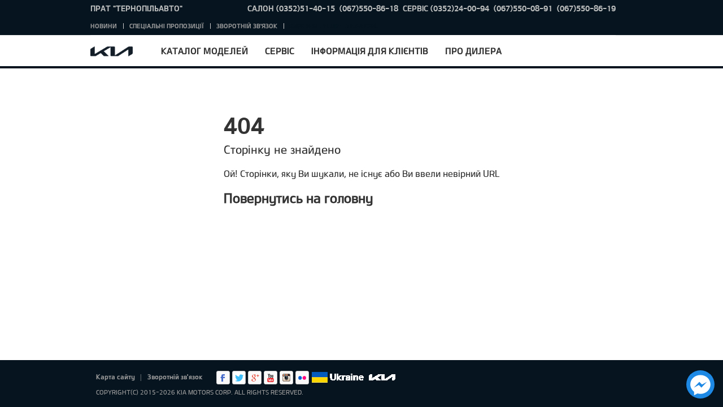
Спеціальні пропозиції (166, 25)
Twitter (239, 377)
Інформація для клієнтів (369, 50)
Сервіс (279, 50)
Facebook (223, 377)
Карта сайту (115, 376)
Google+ (255, 377)
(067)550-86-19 (586, 8)
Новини (103, 25)
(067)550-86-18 (368, 8)
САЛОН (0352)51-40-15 (291, 8)
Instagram (286, 377)
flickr (302, 377)
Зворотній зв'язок (246, 25)
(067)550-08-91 (523, 8)
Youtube (270, 377)
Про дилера (473, 50)
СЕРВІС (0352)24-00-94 (446, 8)
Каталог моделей (204, 50)
